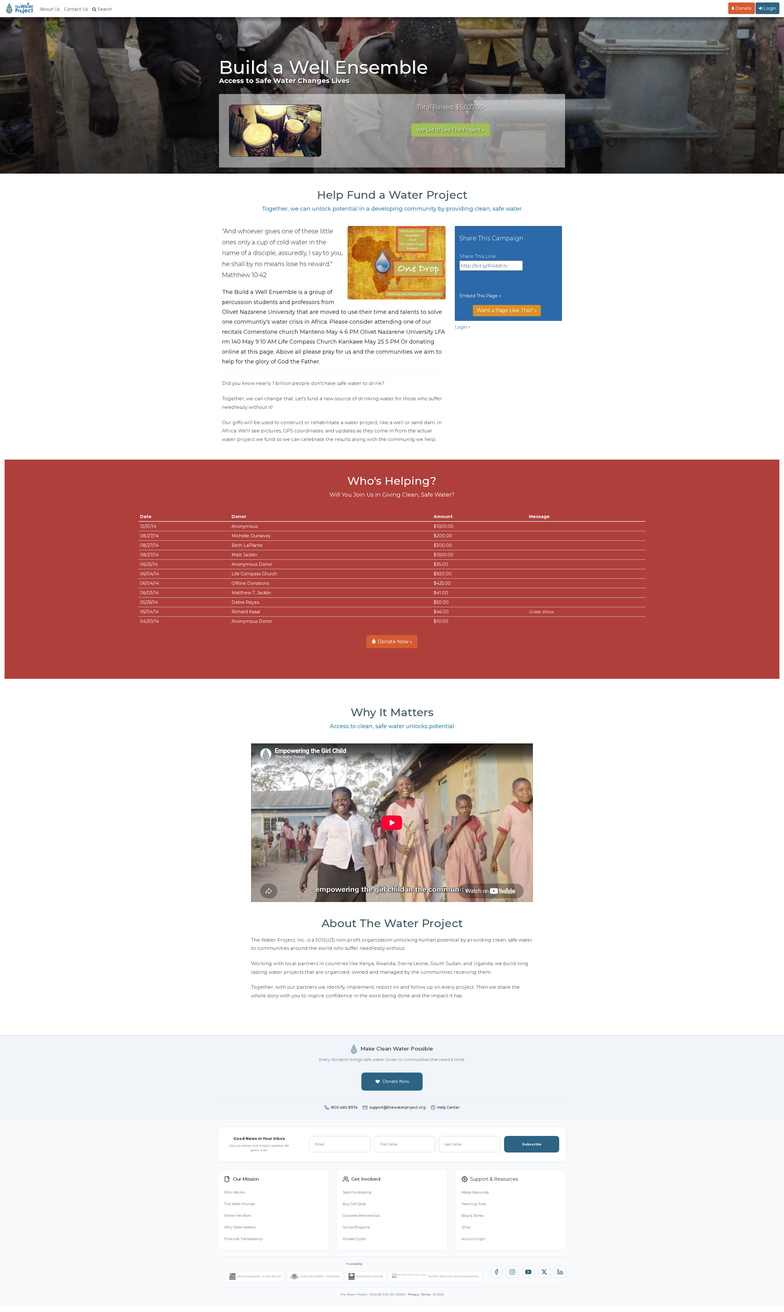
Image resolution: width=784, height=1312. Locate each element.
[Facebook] (496, 1272)
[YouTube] (528, 1272)
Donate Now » (394, 642)
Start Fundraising (357, 1192)
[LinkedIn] (560, 1272)
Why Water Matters (239, 1227)
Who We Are (234, 1192)
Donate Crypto (354, 1239)
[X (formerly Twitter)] (544, 1272)
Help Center (448, 1107)
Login (769, 8)
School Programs (356, 1227)
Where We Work (237, 1215)
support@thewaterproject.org (397, 1107)
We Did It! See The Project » (450, 130)
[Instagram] (512, 1272)
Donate (743, 8)
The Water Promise (239, 1204)
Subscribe (531, 1144)
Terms (425, 1294)
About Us (50, 9)
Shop (466, 1227)
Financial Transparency (243, 1239)
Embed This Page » (480, 296)
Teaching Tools (474, 1204)
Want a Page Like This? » (507, 310)
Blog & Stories (473, 1215)
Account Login (474, 1239)
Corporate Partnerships (361, 1215)
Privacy (413, 1294)
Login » (462, 327)
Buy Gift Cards (354, 1204)
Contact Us (76, 9)
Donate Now (396, 1081)
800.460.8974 (344, 1107)
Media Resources (475, 1192)
